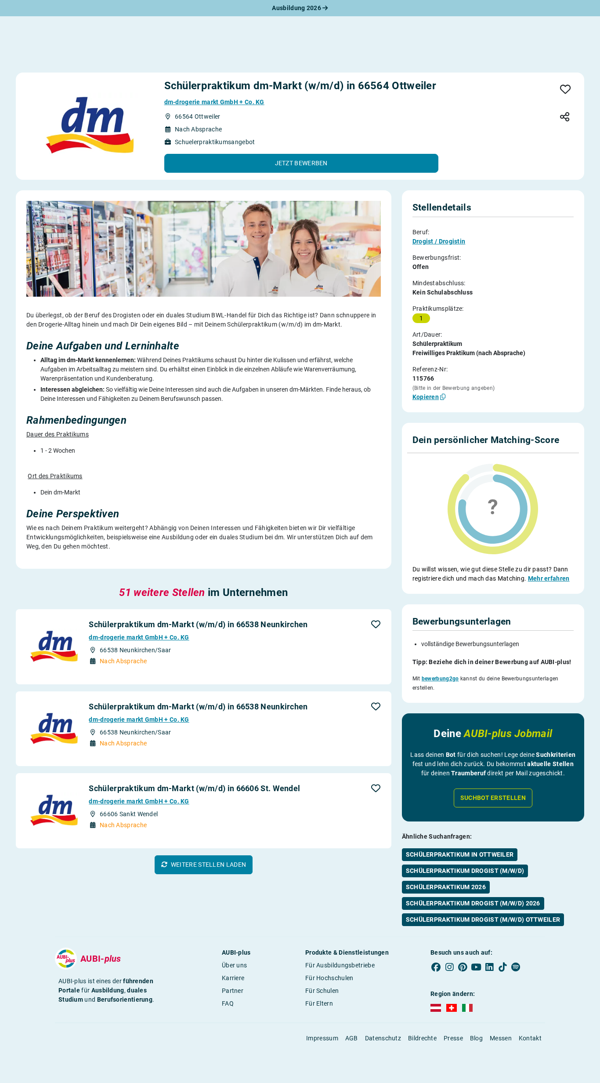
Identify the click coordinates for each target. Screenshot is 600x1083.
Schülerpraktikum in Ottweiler (460, 854)
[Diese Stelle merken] (565, 90)
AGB (351, 1038)
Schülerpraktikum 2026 (446, 886)
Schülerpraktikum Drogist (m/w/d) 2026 (473, 903)
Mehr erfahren (549, 578)
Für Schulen (322, 990)
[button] (301, 163)
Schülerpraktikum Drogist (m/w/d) (465, 870)
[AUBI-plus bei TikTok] (502, 966)
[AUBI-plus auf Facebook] (436, 966)
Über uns (234, 965)
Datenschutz (383, 1038)
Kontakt (530, 1038)
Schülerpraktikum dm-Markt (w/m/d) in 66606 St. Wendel (194, 788)
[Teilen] (564, 117)
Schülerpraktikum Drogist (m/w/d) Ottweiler (483, 919)
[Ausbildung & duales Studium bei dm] (88, 126)
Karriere (233, 977)
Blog (476, 1038)
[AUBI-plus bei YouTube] (476, 966)
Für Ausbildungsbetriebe (340, 965)
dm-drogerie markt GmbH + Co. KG (214, 101)
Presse (453, 1038)
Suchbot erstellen (493, 797)
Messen (501, 1038)
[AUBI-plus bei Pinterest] (463, 966)
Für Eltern (319, 1003)
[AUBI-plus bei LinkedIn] (489, 966)
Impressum (322, 1038)
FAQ (228, 1003)
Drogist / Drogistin (439, 241)
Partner (232, 990)
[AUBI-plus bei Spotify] (516, 966)
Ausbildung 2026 (297, 7)
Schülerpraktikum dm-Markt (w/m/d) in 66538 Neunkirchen (198, 624)
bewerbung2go (440, 679)
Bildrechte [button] (422, 1038)
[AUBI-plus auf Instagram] (449, 966)
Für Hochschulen (329, 977)
